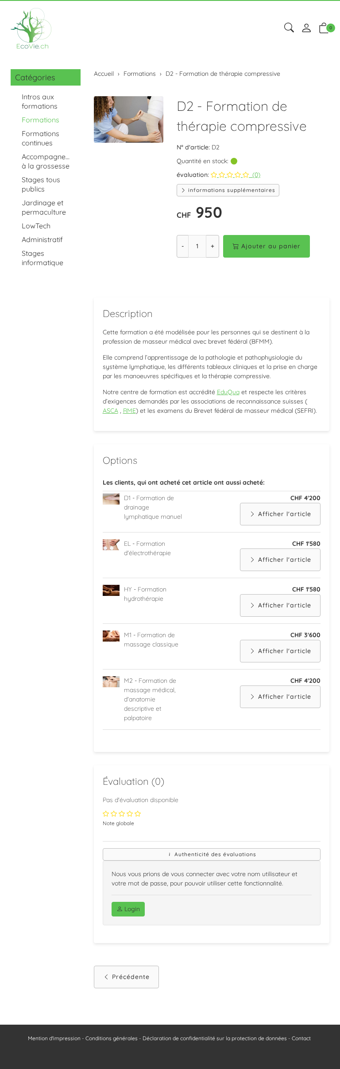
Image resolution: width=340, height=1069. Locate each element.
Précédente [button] (131, 977)
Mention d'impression (54, 1038)
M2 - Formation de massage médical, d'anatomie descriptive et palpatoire (150, 699)
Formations (40, 119)
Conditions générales (111, 1038)
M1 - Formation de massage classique (151, 639)
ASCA (110, 411)
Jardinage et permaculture (44, 207)
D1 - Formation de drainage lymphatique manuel (153, 507)
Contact (301, 1038)
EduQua (228, 392)
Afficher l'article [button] (284, 514)
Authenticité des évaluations (214, 854)
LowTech (36, 225)
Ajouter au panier (271, 246)
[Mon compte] (306, 28)
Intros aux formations (40, 101)
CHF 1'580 (306, 544)
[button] (289, 28)
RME (129, 411)
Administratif (42, 239)
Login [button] (131, 909)
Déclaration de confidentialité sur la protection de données (215, 1038)
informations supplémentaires (230, 190)
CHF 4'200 (305, 498)
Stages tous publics (41, 184)
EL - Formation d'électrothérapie (147, 548)
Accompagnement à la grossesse (49, 161)
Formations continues (40, 138)
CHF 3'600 (305, 635)
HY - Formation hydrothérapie (145, 594)
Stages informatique (42, 258)
